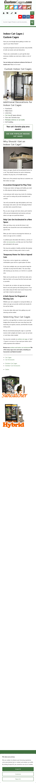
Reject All (18, 779)
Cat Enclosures (9, 360)
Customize (18, 774)
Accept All (18, 769)
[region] (18, 768)
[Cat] (11, 7)
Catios (7, 369)
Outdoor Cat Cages (11, 363)
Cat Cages (8, 357)
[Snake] (24, 7)
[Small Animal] (29, 7)
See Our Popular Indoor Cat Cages (18, 135)
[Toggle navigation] (32, 13)
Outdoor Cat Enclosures (12, 366)
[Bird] (20, 7)
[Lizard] (6, 7)
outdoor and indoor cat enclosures (20, 347)
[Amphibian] (16, 7)
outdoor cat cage (22, 339)
